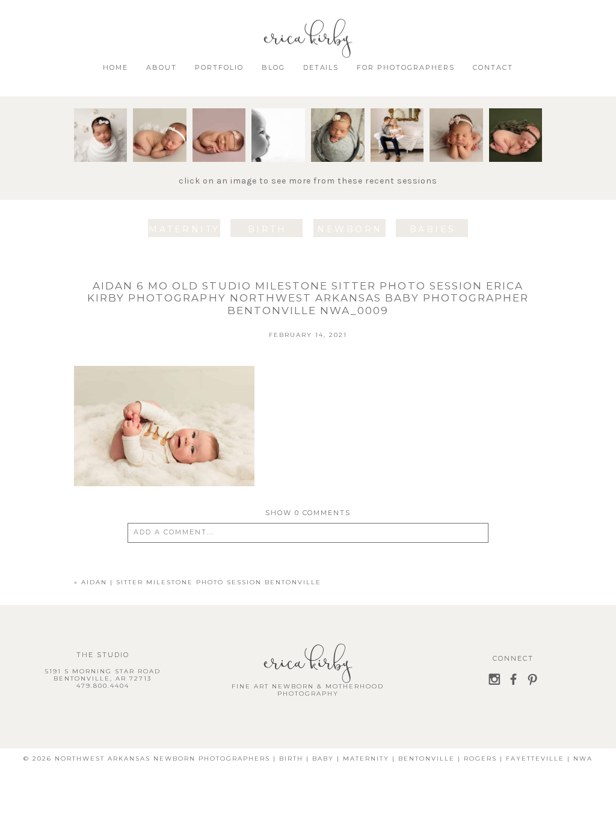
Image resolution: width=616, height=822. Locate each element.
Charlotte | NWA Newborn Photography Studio (179, 144)
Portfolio (219, 67)
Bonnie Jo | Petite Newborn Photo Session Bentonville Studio (353, 161)
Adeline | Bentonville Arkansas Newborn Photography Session (120, 155)
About (161, 67)
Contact (493, 67)
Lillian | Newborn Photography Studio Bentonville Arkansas (238, 155)
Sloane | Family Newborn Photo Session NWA (462, 155)
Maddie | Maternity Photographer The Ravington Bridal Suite (421, 161)
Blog (273, 67)
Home (115, 67)
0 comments (308, 512)
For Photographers (406, 67)
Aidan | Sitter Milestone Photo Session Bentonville (294, 150)
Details (321, 67)
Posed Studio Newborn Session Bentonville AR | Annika (531, 155)
